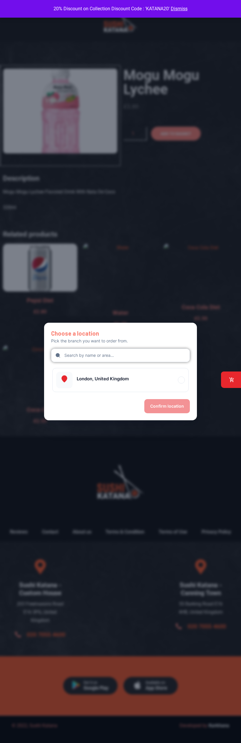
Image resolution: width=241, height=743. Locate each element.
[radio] (120, 380)
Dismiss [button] (179, 8)
